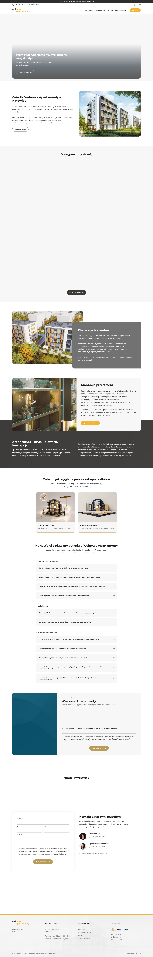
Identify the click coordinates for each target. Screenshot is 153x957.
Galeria (110, 10)
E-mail (102, 717)
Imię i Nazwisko (65, 709)
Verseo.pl (138, 954)
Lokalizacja (100, 10)
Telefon (63, 717)
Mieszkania (89, 10)
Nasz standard (120, 10)
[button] (55, 507)
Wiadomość (64, 725)
